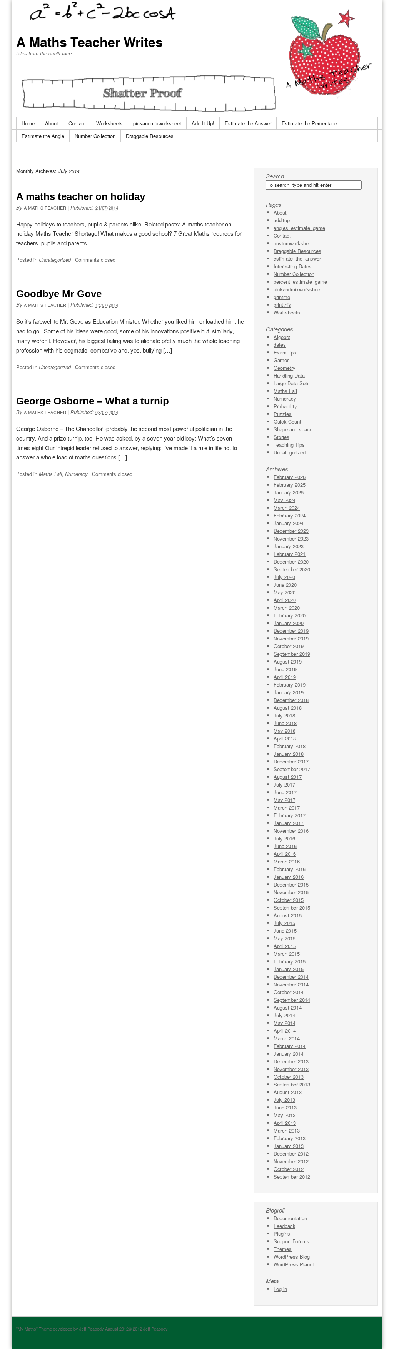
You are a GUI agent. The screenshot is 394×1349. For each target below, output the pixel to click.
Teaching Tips (289, 444)
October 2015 (289, 899)
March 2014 (287, 1038)
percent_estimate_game (300, 281)
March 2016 (287, 861)
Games (282, 360)
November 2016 (291, 830)
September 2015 (292, 907)
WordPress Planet (294, 1264)
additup (282, 220)
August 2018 (288, 707)
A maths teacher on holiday (80, 196)
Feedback (285, 1225)
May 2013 (285, 1115)
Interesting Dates (293, 266)
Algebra (282, 337)
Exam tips (285, 352)
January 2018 (289, 753)
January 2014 (289, 1053)
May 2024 (285, 500)
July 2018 (284, 715)
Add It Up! (203, 123)
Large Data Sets (292, 383)
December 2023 (291, 530)
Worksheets (109, 123)
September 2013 (292, 1084)
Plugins (282, 1233)
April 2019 (285, 676)
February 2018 (290, 746)
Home (28, 123)
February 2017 (290, 815)
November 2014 (291, 984)
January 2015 (289, 969)
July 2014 (284, 1015)
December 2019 (291, 630)
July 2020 (284, 577)
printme (282, 297)
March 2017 (287, 807)
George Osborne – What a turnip (92, 401)
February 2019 (290, 684)
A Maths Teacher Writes (89, 41)
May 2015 (285, 938)
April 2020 (285, 600)
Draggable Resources (150, 136)
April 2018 (285, 738)
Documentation (290, 1218)
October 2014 (289, 992)
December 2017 (291, 761)
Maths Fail (50, 473)
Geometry (285, 367)
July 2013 (284, 1099)
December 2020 (291, 561)
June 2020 (285, 584)
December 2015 (291, 884)
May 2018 (285, 730)
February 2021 (290, 553)
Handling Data (289, 375)
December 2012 (291, 1153)
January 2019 (289, 692)
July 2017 (284, 784)
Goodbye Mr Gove (59, 293)
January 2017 (289, 823)
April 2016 (285, 853)
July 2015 (284, 923)
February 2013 (290, 1138)
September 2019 (292, 653)
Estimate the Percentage (309, 123)
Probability (285, 406)
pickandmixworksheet (157, 123)
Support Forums (291, 1241)
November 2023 (291, 538)
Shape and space (293, 429)
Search (275, 176)
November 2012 (291, 1161)
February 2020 (290, 615)
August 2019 (288, 661)
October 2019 (289, 646)
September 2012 (292, 1176)
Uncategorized (55, 259)
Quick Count (287, 421)
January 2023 (289, 546)
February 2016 (290, 869)
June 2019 (285, 669)
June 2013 (285, 1107)
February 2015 (290, 961)
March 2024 (287, 507)
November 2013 (291, 1069)
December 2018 (291, 700)
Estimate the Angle (43, 136)
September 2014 (292, 999)
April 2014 (285, 1030)
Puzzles (283, 414)
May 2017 (285, 799)
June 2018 (285, 723)
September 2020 (292, 569)
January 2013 (289, 1145)
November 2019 (291, 638)
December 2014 (291, 976)
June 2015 (285, 930)
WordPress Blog (292, 1256)
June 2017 (285, 792)
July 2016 (284, 838)
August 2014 (288, 1007)
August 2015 (288, 915)
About (51, 123)
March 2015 (287, 953)
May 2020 (285, 592)
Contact (77, 123)
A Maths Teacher (45, 208)
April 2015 (285, 946)
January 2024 (289, 523)
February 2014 (290, 1046)
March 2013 (287, 1130)
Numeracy (76, 473)
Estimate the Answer (248, 123)
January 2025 (289, 492)
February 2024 (290, 515)
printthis (282, 304)
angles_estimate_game (299, 227)
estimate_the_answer (297, 258)
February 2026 (290, 477)
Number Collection (95, 136)
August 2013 (288, 1092)
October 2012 (289, 1169)
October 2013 (289, 1076)
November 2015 (291, 892)
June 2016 (285, 846)
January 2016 (289, 876)
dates (280, 344)
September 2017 (292, 769)
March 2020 (287, 607)
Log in (280, 1288)
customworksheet (293, 243)
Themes (283, 1249)
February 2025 (290, 484)
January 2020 (289, 623)
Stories (281, 437)
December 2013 (291, 1061)
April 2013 (285, 1122)
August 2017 (288, 776)
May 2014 (285, 1022)
